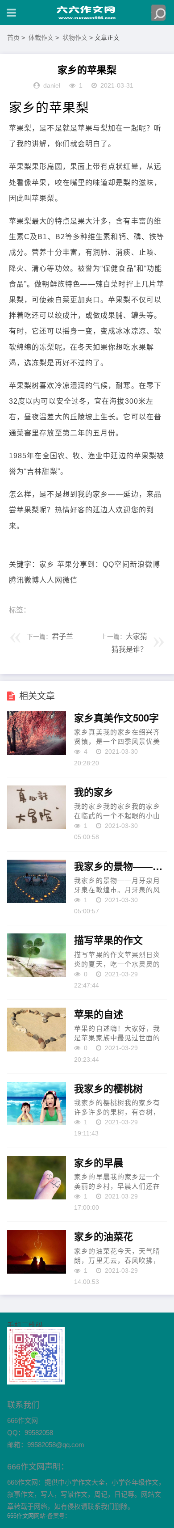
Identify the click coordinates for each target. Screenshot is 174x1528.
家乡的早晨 (98, 1162)
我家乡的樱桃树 (108, 1088)
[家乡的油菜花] (36, 1252)
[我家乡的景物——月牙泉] (36, 881)
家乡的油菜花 (103, 1236)
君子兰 (62, 636)
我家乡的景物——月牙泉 (120, 866)
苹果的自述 (98, 1014)
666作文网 (20, 1515)
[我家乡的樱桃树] (36, 1104)
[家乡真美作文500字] (36, 733)
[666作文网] (87, 12)
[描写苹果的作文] (36, 955)
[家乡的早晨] (36, 1178)
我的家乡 (93, 792)
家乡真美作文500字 (116, 718)
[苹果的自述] (36, 1029)
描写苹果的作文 (108, 940)
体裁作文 (41, 37)
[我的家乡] (36, 807)
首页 (13, 37)
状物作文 (74, 37)
